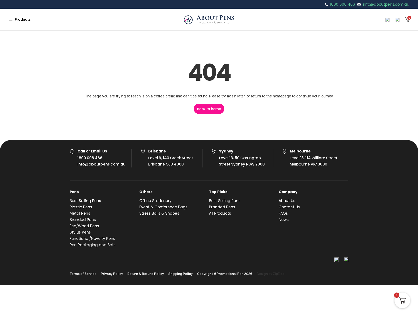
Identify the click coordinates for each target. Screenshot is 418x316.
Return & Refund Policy (145, 274)
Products (23, 19)
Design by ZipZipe (271, 274)
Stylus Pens (80, 232)
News (284, 219)
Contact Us (289, 207)
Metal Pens (80, 213)
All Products (220, 213)
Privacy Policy (112, 274)
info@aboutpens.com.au (386, 4)
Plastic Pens (81, 207)
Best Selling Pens (85, 200)
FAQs (283, 213)
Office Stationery (155, 200)
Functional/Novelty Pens (92, 238)
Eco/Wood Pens (84, 226)
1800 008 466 (342, 4)
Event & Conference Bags (163, 207)
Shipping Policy (180, 274)
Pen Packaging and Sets (93, 244)
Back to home (209, 108)
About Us (287, 200)
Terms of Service (83, 274)
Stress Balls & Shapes (159, 213)
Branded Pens (83, 219)
